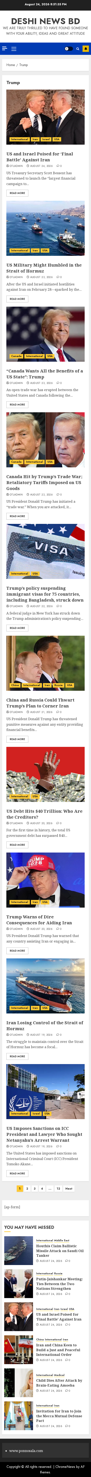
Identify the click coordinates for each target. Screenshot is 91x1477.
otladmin (16, 166)
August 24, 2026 (41, 166)
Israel (46, 139)
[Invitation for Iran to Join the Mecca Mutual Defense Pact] (18, 1415)
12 (58, 1188)
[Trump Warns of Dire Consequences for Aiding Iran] (45, 880)
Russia (58, 685)
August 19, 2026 (41, 1035)
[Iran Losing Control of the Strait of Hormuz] (45, 985)
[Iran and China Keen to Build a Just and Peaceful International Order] (18, 1349)
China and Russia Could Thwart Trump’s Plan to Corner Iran (40, 703)
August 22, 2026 (41, 606)
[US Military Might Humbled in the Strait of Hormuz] (45, 228)
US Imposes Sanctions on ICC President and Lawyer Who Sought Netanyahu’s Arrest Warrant (44, 1134)
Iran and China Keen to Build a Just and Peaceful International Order (58, 1350)
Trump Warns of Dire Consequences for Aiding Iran (39, 920)
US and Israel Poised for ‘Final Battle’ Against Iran (39, 157)
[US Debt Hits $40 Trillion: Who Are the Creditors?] (45, 774)
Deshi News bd (45, 21)
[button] (13, 49)
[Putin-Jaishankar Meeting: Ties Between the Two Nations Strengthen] (18, 1283)
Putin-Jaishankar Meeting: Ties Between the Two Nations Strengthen (59, 1284)
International (19, 139)
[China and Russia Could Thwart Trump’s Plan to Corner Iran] (45, 663)
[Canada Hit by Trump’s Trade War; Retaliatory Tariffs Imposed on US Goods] (45, 439)
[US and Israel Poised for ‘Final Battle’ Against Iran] (45, 117)
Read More (17, 193)
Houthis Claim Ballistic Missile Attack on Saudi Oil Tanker (60, 1251)
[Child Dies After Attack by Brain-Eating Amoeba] (18, 1382)
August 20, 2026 (41, 823)
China (15, 685)
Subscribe (86, 49)
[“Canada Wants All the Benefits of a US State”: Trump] (45, 334)
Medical (59, 1375)
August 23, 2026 (41, 277)
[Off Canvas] (4, 48)
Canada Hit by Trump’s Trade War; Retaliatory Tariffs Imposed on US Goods (44, 482)
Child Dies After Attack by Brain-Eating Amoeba (59, 1382)
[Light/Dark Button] (69, 49)
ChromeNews (65, 1466)
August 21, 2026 (41, 712)
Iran (35, 139)
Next (68, 1188)
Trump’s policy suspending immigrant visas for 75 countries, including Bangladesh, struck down (45, 594)
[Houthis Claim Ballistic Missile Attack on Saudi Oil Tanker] (18, 1250)
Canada (16, 356)
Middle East (61, 1240)
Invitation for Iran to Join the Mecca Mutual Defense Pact (59, 1416)
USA (56, 139)
